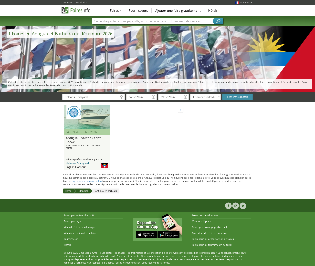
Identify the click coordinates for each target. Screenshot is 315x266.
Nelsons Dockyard (77, 163)
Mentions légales (201, 221)
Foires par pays (72, 221)
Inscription (81, 2)
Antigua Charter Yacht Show (83, 140)
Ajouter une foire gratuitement (178, 10)
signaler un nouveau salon (87, 181)
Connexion (67, 2)
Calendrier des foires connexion (209, 233)
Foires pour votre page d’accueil (209, 227)
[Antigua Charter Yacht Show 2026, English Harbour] (87, 117)
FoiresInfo (78, 10)
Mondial (83, 190)
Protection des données (205, 215)
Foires (115, 10)
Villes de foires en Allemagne (80, 227)
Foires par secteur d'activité (79, 215)
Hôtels (213, 10)
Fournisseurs (138, 10)
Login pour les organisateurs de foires (213, 239)
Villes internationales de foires (80, 233)
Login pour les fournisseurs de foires (212, 244)
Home (68, 190)
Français (245, 2)
